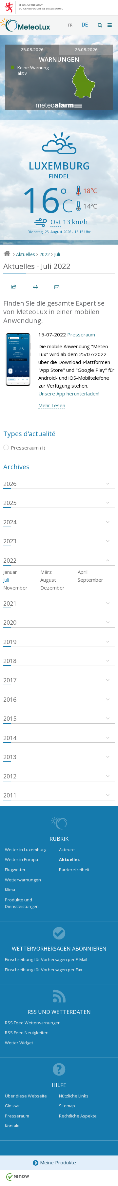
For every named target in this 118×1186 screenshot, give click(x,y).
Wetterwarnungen (23, 880)
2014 (9, 738)
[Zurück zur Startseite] (25, 28)
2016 (9, 699)
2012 (9, 776)
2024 (9, 522)
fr (70, 25)
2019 (9, 642)
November (15, 587)
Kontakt (12, 1126)
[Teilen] (14, 287)
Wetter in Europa (21, 859)
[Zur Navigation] (110, 25)
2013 (9, 757)
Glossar (12, 1106)
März (46, 572)
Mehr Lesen (51, 405)
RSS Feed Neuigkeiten (27, 1032)
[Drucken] (36, 287)
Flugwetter (15, 870)
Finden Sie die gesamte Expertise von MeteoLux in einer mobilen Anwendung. (54, 312)
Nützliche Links (73, 1096)
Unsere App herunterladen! (68, 393)
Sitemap (67, 1106)
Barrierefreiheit (74, 870)
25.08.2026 (32, 49)
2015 (9, 718)
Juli (57, 254)
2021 (9, 603)
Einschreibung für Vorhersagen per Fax (43, 970)
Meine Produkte (58, 1162)
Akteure (67, 850)
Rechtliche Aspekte (78, 1116)
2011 (9, 795)
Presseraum (81, 334)
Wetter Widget (19, 1043)
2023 (9, 541)
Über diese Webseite (26, 1096)
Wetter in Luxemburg (25, 850)
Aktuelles (25, 254)
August (48, 579)
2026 (9, 484)
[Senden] (57, 287)
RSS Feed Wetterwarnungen (33, 1023)
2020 (9, 622)
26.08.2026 (86, 49)
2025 (9, 503)
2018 (9, 661)
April (83, 572)
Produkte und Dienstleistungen (22, 903)
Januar (10, 572)
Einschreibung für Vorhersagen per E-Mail (46, 959)
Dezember (52, 587)
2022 (44, 254)
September (90, 579)
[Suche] (100, 25)
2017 (9, 680)
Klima (10, 890)
